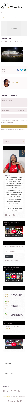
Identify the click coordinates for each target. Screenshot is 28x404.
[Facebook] (4, 391)
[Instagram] (8, 391)
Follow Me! (7, 328)
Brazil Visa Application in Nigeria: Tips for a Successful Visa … (16, 305)
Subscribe (8, 256)
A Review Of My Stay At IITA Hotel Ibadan (16, 295)
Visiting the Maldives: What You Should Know (17, 315)
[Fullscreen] (21, 235)
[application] (14, 231)
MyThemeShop (14, 398)
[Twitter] (12, 391)
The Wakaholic (6, 396)
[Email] (19, 391)
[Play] (7, 235)
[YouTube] (15, 391)
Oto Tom (4, 41)
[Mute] (19, 235)
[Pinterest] (18, 401)
